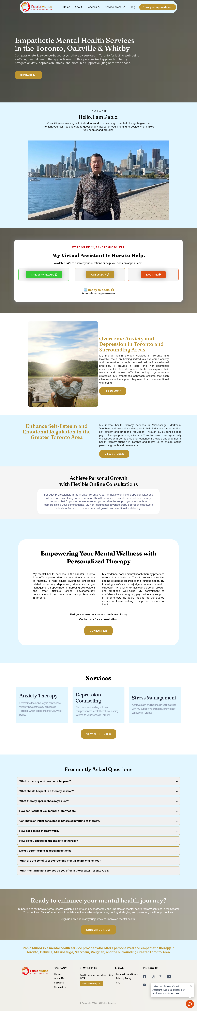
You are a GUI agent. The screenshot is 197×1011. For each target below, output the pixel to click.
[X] (161, 977)
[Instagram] (153, 977)
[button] (98, 7)
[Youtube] (144, 985)
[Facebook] (144, 977)
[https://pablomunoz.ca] (37, 7)
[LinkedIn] (169, 977)
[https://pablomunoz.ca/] (34, 971)
